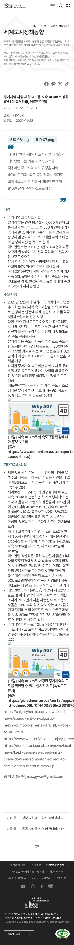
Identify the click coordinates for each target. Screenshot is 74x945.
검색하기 (60, 5)
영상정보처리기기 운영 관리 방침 (27, 871)
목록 (36, 846)
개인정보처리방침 (55, 865)
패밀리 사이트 (14, 934)
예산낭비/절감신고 (17, 877)
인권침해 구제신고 (41, 877)
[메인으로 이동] (34, 26)
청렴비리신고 (56, 871)
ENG (52, 4)
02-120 (56, 918)
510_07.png (45, 139)
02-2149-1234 (23, 918)
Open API (61, 877)
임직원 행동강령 (18, 865)
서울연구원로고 (15, 5)
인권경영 (36, 865)
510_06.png (19, 139)
